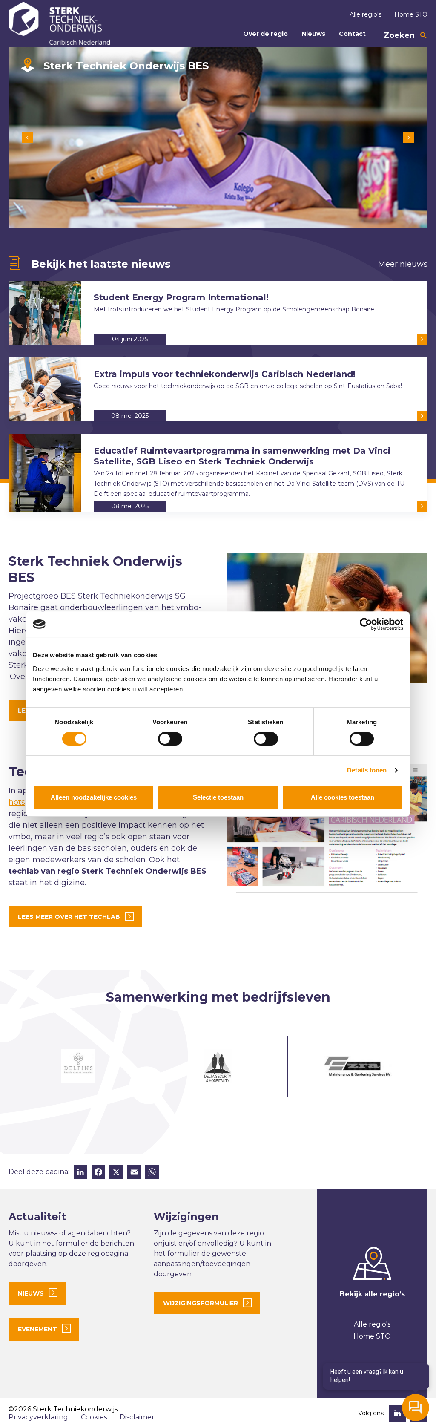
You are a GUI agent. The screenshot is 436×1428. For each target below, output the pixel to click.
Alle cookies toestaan (342, 797)
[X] (116, 1173)
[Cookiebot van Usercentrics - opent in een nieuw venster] (366, 624)
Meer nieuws (402, 264)
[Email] (134, 1173)
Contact (352, 33)
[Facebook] (98, 1173)
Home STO (410, 14)
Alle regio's (366, 14)
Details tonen (367, 770)
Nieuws (313, 33)
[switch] (170, 739)
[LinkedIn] (80, 1173)
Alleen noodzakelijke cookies (94, 797)
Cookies (94, 1417)
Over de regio (265, 33)
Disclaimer (137, 1417)
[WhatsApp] (152, 1173)
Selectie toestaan (218, 797)
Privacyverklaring (38, 1417)
